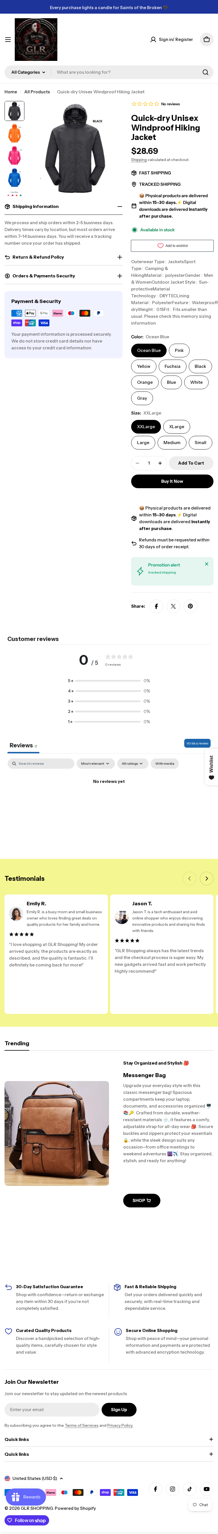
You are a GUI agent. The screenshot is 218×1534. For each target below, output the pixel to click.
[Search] (205, 72)
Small (200, 442)
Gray (142, 398)
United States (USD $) (34, 1478)
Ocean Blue (149, 350)
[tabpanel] (109, 800)
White (196, 382)
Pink (179, 350)
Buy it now (172, 481)
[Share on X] (173, 606)
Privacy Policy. (120, 1425)
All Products (37, 91)
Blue (171, 382)
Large (143, 442)
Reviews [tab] (23, 745)
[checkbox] (165, 763)
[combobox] (109, 72)
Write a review (197, 743)
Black (200, 366)
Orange (145, 382)
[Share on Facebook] (156, 606)
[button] (109, 680)
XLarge (176, 426)
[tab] (17, 1045)
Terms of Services (81, 1425)
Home (11, 91)
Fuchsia (173, 366)
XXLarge (146, 426)
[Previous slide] (189, 878)
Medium (172, 442)
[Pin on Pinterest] (190, 606)
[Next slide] (206, 878)
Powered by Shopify (75, 1508)
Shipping (139, 159)
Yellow (143, 366)
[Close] (206, 563)
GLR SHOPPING (37, 1508)
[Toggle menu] (8, 39)
